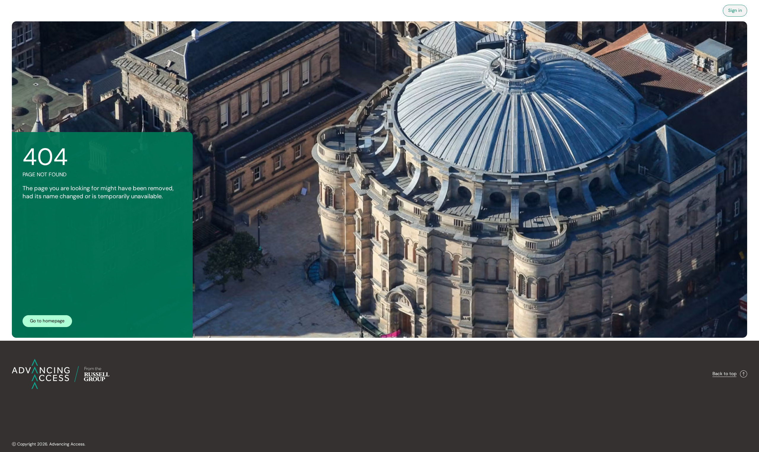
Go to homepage (47, 321)
